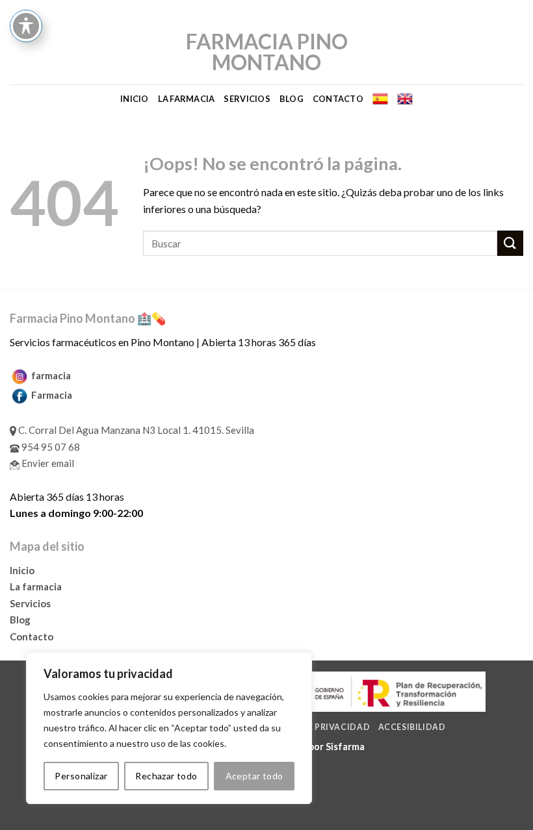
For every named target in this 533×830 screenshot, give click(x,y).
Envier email (47, 463)
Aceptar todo (254, 775)
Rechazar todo (166, 775)
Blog (292, 99)
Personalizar (81, 775)
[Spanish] (380, 98)
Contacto (338, 99)
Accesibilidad (412, 727)
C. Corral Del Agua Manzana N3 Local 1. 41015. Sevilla (135, 430)
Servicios (247, 99)
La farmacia (186, 99)
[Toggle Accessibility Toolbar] (26, 26)
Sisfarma (345, 746)
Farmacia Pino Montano (267, 52)
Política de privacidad (313, 727)
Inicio (134, 99)
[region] (169, 728)
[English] (405, 98)
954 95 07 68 (50, 447)
